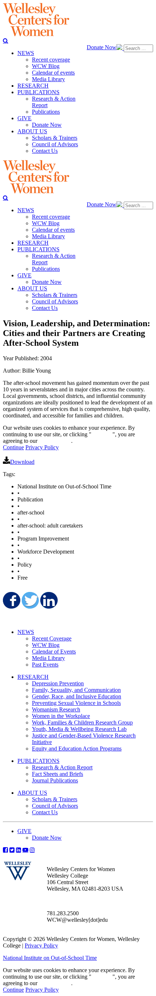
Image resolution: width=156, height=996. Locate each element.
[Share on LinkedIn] (48, 600)
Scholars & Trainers (54, 799)
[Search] (5, 40)
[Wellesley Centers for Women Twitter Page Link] (12, 850)
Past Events (45, 664)
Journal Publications (55, 780)
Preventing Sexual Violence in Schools (76, 703)
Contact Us (45, 812)
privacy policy (55, 441)
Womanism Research (56, 709)
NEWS (25, 632)
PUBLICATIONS (38, 761)
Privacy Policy (42, 447)
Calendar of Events (54, 651)
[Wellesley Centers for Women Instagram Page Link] (32, 850)
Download (22, 462)
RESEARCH (33, 677)
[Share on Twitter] (30, 600)
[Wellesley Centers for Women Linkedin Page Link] (18, 850)
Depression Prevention (58, 683)
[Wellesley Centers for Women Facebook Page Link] (5, 850)
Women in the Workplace (61, 716)
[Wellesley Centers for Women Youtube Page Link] (25, 850)
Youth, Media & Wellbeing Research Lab (79, 729)
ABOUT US (32, 793)
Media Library (48, 658)
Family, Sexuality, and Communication (76, 690)
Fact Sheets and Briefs (57, 774)
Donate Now (101, 47)
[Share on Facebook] (11, 600)
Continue (101, 434)
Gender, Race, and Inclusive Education (76, 696)
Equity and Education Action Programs (77, 748)
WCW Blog (45, 645)
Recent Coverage (51, 638)
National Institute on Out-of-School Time (50, 958)
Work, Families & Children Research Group (82, 722)
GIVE (24, 831)
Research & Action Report (62, 767)
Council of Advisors (55, 806)
